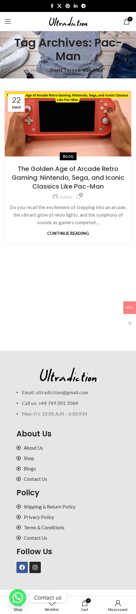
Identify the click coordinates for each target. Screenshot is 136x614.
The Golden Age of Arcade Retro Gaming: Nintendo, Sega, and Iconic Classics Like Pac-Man (68, 177)
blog (68, 156)
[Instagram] (35, 567)
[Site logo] (68, 21)
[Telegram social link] (83, 6)
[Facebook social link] (52, 6)
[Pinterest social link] (68, 6)
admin (66, 197)
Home (37, 70)
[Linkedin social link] (75, 6)
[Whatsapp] (17, 597)
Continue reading (68, 233)
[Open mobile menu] (8, 21)
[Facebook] (22, 567)
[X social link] (59, 6)
